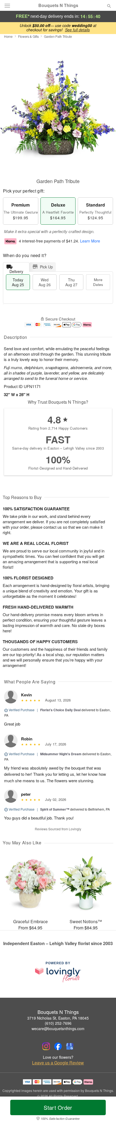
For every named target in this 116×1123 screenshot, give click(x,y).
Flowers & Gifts (28, 36)
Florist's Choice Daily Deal (60, 709)
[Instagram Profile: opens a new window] (46, 1046)
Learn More (90, 241)
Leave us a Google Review (58, 1063)
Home (8, 36)
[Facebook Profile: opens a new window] (58, 1046)
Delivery (16, 270)
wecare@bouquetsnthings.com (58, 1028)
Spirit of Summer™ (54, 809)
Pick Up (46, 266)
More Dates (98, 282)
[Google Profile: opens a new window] (70, 1046)
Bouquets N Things (58, 5)
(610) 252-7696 (58, 1023)
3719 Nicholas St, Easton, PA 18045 (58, 1018)
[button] (104, 1111)
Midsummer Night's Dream (60, 753)
